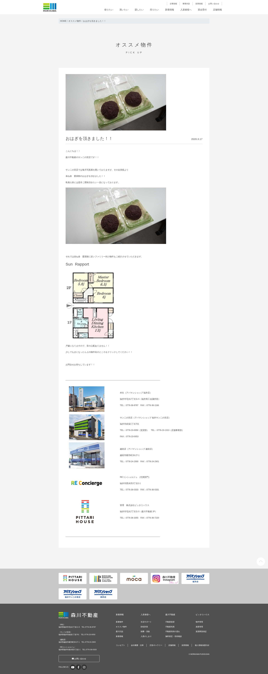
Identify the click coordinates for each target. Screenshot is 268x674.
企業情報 (173, 4)
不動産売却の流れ (172, 631)
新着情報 (169, 9)
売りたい (154, 9)
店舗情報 (217, 9)
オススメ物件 (121, 627)
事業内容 (186, 4)
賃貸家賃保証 (201, 631)
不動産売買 (169, 627)
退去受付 (202, 9)
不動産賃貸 (169, 622)
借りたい (108, 9)
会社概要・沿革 (137, 645)
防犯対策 (144, 627)
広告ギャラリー (156, 645)
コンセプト (120, 645)
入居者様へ (186, 9)
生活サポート (146, 622)
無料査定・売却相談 (173, 636)
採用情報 (199, 4)
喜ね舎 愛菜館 (73, 176)
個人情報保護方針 (202, 645)
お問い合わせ (213, 4)
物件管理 (199, 622)
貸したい (139, 9)
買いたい (123, 9)
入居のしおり (146, 636)
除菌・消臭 (145, 631)
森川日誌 (119, 631)
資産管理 (199, 627)
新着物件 (119, 622)
